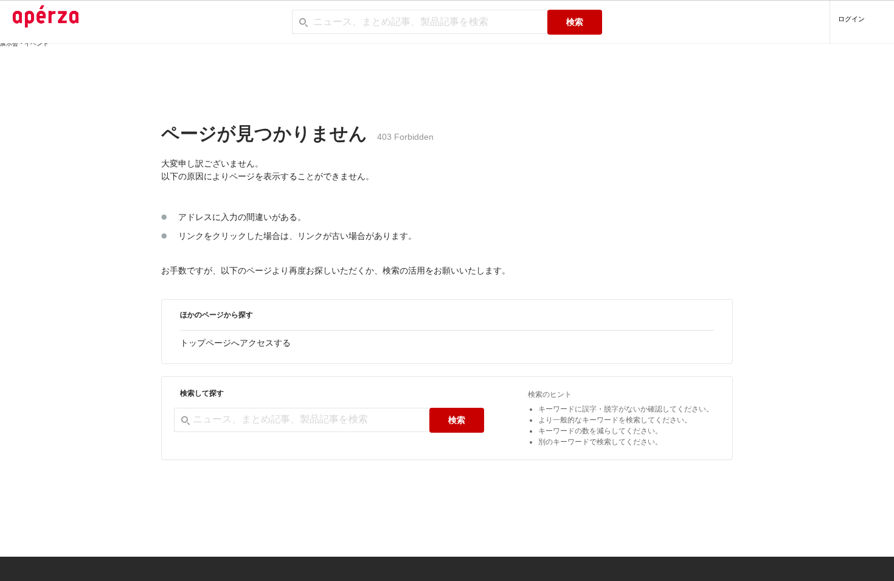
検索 (574, 22)
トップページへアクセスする (235, 343)
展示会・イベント (24, 43)
